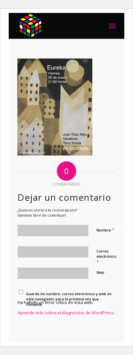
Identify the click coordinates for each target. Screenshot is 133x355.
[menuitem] (112, 26)
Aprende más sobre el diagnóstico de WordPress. (66, 313)
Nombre (105, 230)
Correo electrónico (107, 257)
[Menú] (112, 26)
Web (100, 272)
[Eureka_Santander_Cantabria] (56, 26)
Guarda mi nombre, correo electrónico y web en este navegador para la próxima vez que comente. (69, 299)
